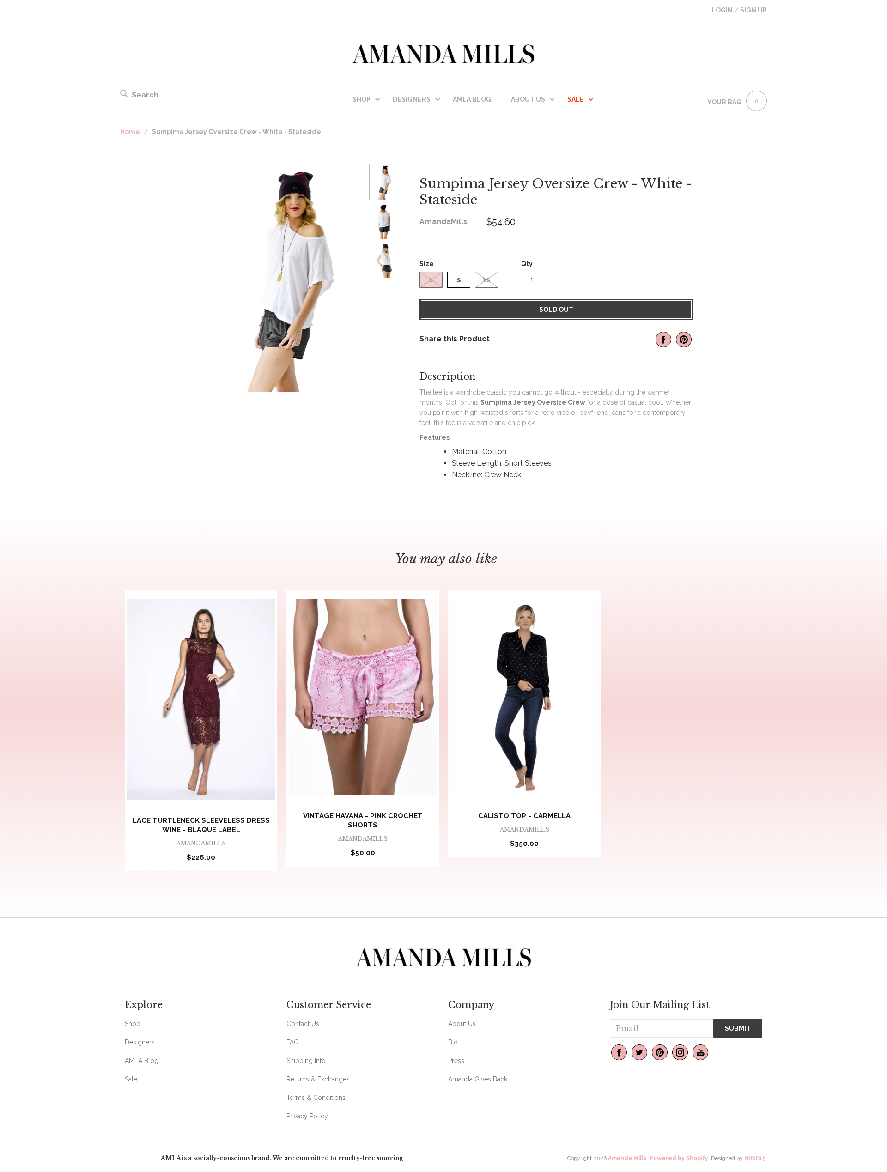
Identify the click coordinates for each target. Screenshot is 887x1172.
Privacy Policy (307, 1116)
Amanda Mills (627, 1158)
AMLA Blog (472, 99)
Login (722, 10)
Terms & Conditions (316, 1097)
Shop (361, 99)
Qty (527, 263)
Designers (412, 99)
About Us (528, 99)
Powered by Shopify (679, 1158)
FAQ (292, 1042)
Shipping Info (306, 1060)
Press (456, 1060)
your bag (724, 102)
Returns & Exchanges (318, 1079)
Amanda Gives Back (477, 1079)
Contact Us (302, 1023)
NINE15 (754, 1158)
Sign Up (753, 10)
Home (130, 131)
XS (486, 280)
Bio (453, 1042)
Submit (738, 1028)
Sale (131, 1079)
